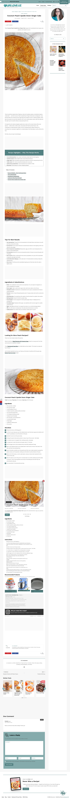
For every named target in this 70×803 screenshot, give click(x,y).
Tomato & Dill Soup (41, 673)
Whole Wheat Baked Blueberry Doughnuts (62, 55)
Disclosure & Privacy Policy (17, 797)
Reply (42, 719)
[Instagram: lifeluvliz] (8, 612)
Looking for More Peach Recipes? (15, 177)
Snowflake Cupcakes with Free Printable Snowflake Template (52, 63)
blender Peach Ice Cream (10, 352)
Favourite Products (48, 1)
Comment (7, 742)
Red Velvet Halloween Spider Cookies (61, 69)
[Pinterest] (58, 2)
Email (20, 758)
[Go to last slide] (3, 688)
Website (33, 758)
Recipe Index (43, 5)
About (40, 1)
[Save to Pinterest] (1, 402)
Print (7, 514)
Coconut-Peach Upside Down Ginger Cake (17, 179)
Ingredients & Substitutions (13, 176)
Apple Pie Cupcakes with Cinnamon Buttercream (18, 694)
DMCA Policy (25, 797)
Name (7, 758)
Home (37, 5)
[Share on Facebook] (15, 21)
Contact (43, 1)
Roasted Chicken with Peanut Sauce (10, 673)
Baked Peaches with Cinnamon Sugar (20, 341)
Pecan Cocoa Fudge (40, 692)
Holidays (49, 5)
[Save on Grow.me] (1, 406)
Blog (6, 797)
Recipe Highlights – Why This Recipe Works (17, 172)
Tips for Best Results (12, 174)
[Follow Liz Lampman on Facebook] (24, 667)
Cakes (22, 13)
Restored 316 (66, 797)
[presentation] (7, 686)
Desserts (25, 13)
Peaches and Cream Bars (12, 346)
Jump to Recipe (9, 25)
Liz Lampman (18, 18)
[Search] (63, 38)
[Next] (45, 688)
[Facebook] (54, 2)
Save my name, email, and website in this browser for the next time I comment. (20, 761)
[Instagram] (56, 2)
